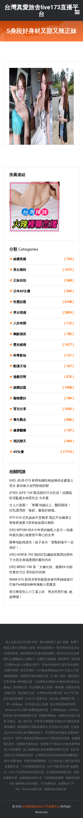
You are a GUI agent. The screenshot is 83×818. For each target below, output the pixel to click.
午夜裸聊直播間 (54, 777)
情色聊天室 (20, 687)
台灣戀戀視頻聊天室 (59, 772)
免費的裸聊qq (47, 715)
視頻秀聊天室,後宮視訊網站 (37, 653)
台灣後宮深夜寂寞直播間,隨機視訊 (56, 755)
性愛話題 (43, 302)
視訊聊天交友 (26, 693)
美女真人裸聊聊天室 (62, 698)
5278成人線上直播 (36, 704)
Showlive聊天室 (32, 789)
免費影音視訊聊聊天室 (34, 676)
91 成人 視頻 (58, 676)
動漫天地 (43, 366)
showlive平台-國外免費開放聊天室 (26, 710)
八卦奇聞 (43, 323)
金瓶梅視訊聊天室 (30, 777)
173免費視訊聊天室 (33, 766)
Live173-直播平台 (36, 698)
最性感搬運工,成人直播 (53, 642)
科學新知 (43, 355)
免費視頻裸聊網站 (35, 760)
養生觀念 (43, 420)
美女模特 (43, 270)
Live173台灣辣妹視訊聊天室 (26, 772)
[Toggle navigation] (77, 12)
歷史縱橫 (43, 345)
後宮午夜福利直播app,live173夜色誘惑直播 (43, 738)
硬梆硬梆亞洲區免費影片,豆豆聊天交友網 (43, 726)
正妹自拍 (43, 280)
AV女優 (43, 452)
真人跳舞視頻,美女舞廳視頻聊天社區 (46, 749)
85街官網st (27, 670)
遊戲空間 (43, 377)
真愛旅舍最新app (27, 743)
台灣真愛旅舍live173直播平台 (41, 806)
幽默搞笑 (43, 334)
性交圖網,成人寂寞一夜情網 (46, 687)
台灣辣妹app (58, 710)
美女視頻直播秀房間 (63, 704)
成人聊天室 (25, 721)
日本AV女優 (43, 291)
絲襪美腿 (43, 259)
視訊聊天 (43, 441)
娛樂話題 (43, 387)
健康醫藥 (43, 430)
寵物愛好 (43, 398)
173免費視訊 (48, 783)
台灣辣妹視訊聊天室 (49, 693)
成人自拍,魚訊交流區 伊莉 (21, 642)
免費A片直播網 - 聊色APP (53, 659)
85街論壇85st (45, 647)
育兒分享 (43, 409)
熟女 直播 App (13, 760)
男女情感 (43, 312)
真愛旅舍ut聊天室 (55, 789)
